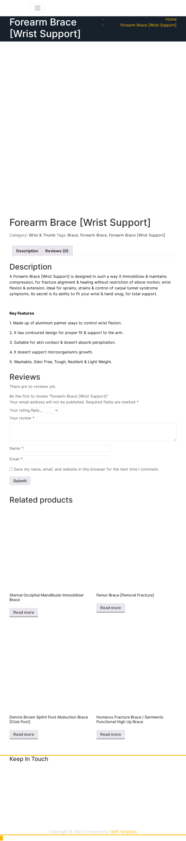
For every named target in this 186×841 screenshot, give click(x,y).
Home (171, 19)
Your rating (19, 410)
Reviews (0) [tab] (57, 250)
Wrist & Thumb (42, 235)
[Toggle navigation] (37, 8)
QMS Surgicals (123, 831)
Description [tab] (27, 250)
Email (16, 459)
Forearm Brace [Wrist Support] (148, 25)
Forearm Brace (93, 235)
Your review (21, 418)
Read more (23, 612)
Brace (73, 235)
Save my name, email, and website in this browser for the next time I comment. (86, 469)
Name (16, 448)
